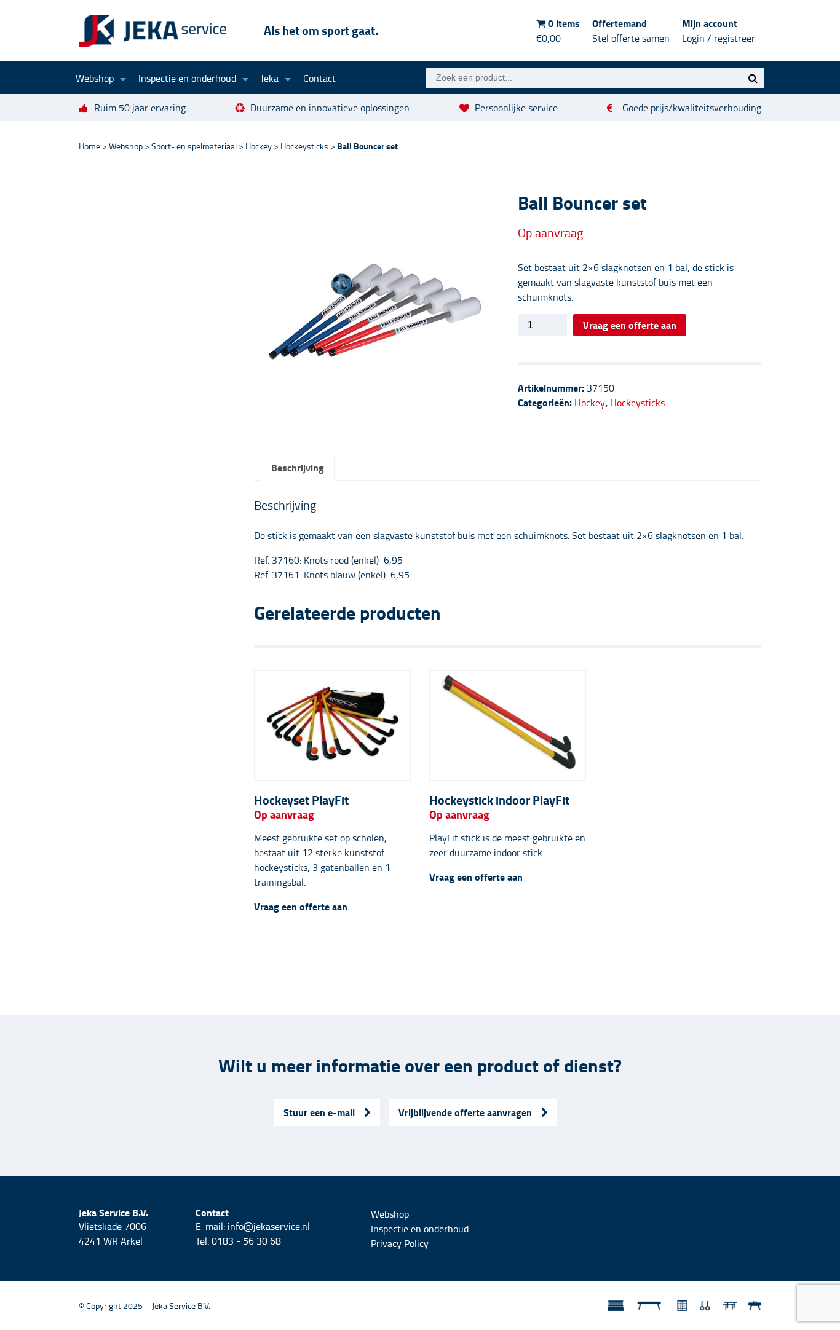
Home (89, 146)
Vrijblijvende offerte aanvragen (465, 1112)
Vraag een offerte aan (629, 325)
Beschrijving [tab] (297, 467)
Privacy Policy (400, 1243)
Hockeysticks (304, 146)
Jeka (270, 78)
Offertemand (631, 30)
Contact (319, 78)
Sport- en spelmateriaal (194, 146)
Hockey (258, 146)
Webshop (95, 78)
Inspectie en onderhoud (187, 78)
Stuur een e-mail (319, 1112)
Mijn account (718, 30)
